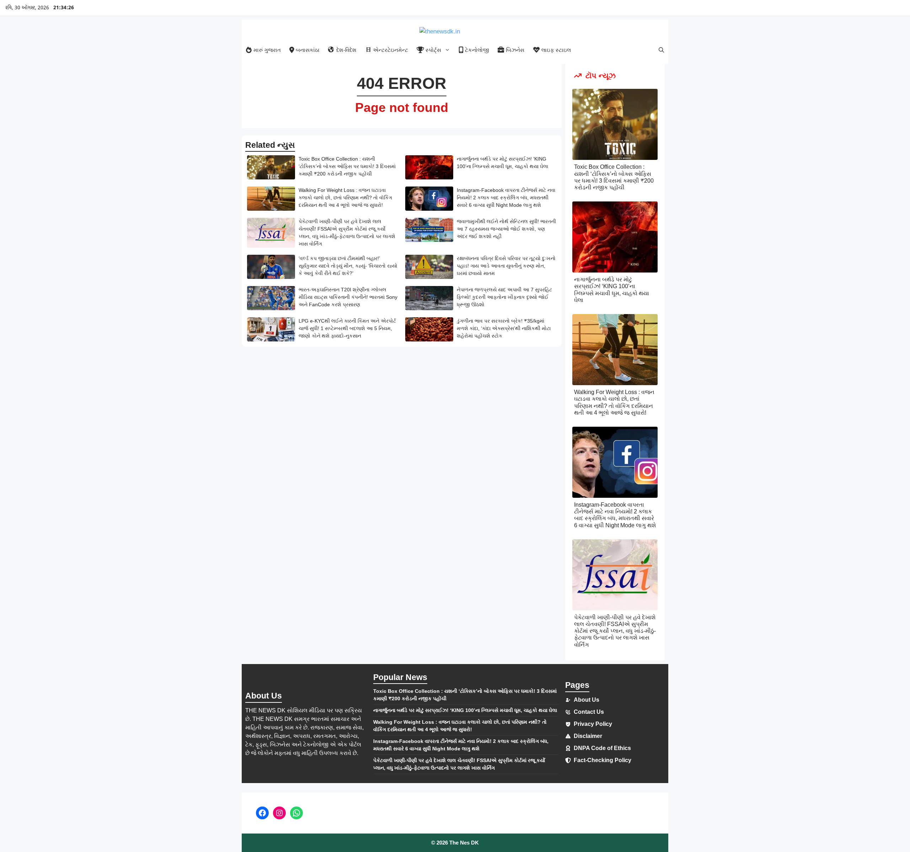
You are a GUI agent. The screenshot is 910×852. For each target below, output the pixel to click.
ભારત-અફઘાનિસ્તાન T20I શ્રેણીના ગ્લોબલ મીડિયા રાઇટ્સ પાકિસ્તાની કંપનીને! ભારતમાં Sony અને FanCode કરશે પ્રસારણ (348, 297)
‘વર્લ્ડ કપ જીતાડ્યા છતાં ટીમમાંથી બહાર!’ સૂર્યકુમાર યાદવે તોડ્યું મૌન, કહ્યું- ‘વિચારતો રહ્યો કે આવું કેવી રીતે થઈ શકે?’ (348, 265)
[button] (661, 50)
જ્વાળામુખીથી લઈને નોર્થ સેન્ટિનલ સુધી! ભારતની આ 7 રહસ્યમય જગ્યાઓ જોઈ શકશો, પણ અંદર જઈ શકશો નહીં (506, 229)
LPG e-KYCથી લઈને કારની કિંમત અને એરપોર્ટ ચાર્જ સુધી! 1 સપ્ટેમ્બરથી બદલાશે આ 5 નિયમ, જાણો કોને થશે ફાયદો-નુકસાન (347, 328)
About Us (586, 700)
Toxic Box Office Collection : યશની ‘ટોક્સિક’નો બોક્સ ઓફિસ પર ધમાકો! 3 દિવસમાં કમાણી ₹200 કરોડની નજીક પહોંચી (347, 166)
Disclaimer (588, 736)
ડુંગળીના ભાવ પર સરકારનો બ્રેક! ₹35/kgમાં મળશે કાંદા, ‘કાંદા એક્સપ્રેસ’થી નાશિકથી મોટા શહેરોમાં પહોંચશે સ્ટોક (504, 328)
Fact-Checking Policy (602, 760)
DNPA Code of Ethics (602, 748)
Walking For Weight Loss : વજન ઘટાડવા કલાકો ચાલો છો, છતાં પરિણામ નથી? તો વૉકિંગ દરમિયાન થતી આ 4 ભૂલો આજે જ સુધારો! (345, 197)
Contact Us (589, 712)
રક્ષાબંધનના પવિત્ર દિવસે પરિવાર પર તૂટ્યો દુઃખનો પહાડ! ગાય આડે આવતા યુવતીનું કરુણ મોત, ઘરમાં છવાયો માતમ (506, 265)
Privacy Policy (593, 724)
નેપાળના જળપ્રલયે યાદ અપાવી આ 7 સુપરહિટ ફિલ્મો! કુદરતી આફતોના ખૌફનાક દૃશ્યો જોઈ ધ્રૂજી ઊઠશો (504, 297)
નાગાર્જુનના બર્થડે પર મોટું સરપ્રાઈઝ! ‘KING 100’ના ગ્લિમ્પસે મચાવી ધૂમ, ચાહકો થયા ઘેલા (465, 710)
